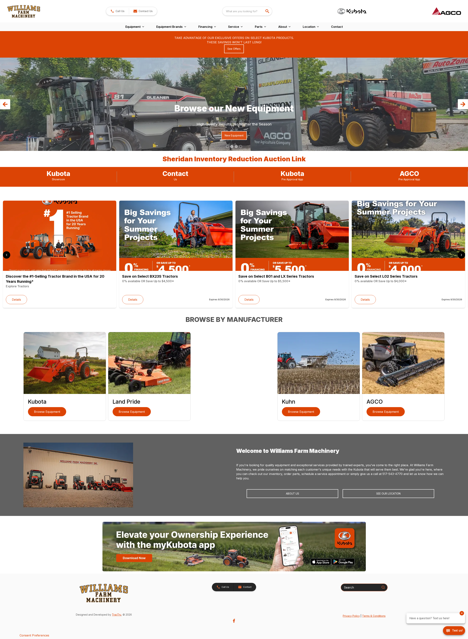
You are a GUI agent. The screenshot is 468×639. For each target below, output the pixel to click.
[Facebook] (234, 620)
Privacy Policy (351, 615)
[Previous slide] (6, 255)
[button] (117, 11)
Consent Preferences (34, 635)
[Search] (383, 587)
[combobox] (247, 11)
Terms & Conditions (374, 615)
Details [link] (16, 299)
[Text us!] (454, 631)
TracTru (116, 614)
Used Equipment (68, 135)
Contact (337, 27)
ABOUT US (292, 493)
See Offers (234, 48)
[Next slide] (461, 255)
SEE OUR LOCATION (388, 493)
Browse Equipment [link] (47, 412)
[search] (267, 11)
